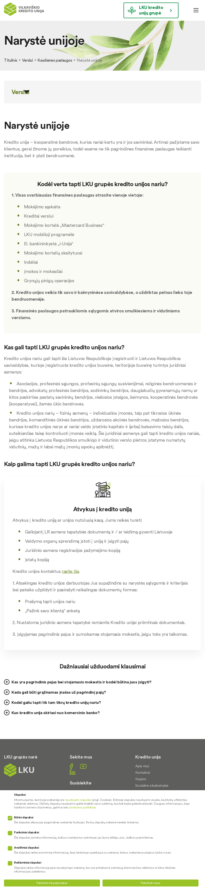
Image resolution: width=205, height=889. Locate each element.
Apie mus (142, 766)
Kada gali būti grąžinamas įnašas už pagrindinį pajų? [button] (59, 692)
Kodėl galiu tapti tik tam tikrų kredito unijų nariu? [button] (56, 702)
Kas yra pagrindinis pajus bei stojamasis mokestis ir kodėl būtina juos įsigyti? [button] (82, 681)
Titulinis (10, 60)
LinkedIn (72, 772)
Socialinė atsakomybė (151, 785)
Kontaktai (142, 772)
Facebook (71, 766)
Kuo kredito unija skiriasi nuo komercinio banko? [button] (56, 712)
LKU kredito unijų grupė (151, 10)
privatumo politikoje (82, 807)
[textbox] (103, 186)
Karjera (140, 779)
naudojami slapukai (78, 800)
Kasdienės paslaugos (55, 60)
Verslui (27, 60)
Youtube (83, 766)
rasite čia (70, 571)
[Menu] (196, 10)
